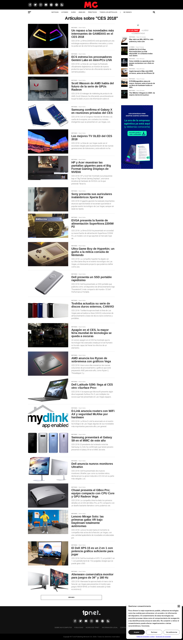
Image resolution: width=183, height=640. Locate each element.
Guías (73, 12)
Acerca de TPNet (92, 627)
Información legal (110, 627)
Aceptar (136, 632)
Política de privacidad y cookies (146, 636)
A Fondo (64, 12)
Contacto (124, 627)
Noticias (54, 12)
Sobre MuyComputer (63, 627)
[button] (179, 606)
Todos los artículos (108, 12)
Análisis (82, 12)
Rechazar (154, 632)
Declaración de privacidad (163, 636)
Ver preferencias (171, 632)
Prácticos (92, 12)
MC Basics (127, 12)
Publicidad (78, 627)
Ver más (71, 597)
